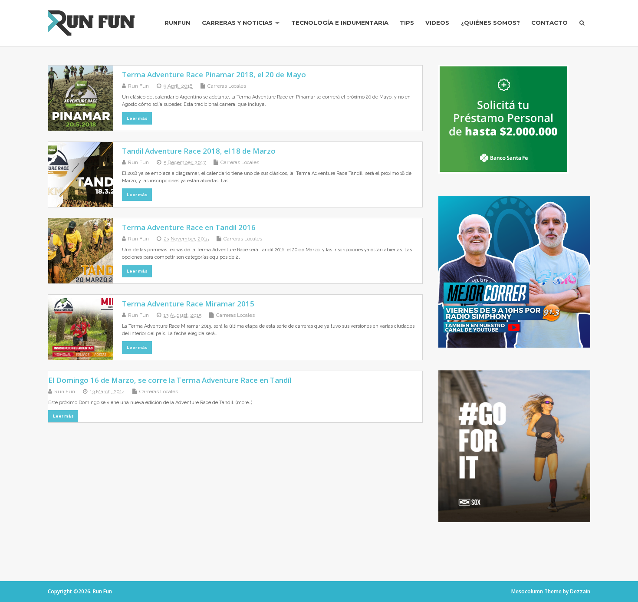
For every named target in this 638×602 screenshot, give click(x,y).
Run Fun (138, 86)
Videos (437, 22)
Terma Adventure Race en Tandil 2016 (189, 227)
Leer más (137, 118)
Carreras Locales (226, 86)
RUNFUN (177, 22)
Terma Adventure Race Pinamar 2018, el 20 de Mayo (214, 74)
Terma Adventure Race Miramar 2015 (188, 304)
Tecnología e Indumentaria (339, 22)
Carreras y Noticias (237, 22)
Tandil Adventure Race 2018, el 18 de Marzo (199, 151)
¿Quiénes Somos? (490, 22)
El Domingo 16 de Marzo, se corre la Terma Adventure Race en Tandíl (169, 380)
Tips (407, 22)
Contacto (549, 22)
